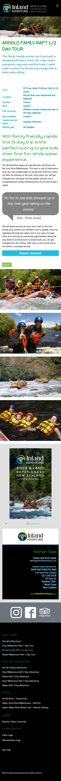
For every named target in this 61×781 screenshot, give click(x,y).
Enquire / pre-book (30, 253)
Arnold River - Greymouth (14, 698)
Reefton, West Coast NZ (14, 721)
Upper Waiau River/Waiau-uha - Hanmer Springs (25, 707)
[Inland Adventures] (28, 8)
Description (9, 80)
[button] (57, 6)
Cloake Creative (35, 773)
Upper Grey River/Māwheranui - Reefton (21, 703)
